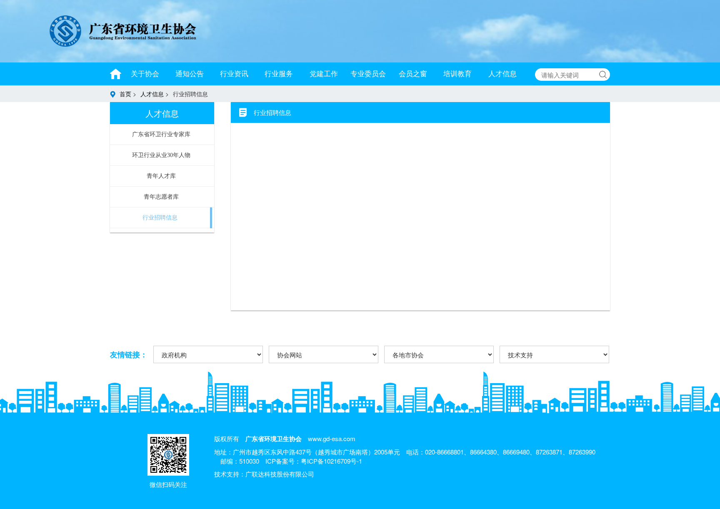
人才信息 (152, 94)
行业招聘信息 (160, 218)
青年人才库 (161, 176)
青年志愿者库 (161, 197)
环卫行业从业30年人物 (161, 155)
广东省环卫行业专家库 (161, 134)
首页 (126, 94)
